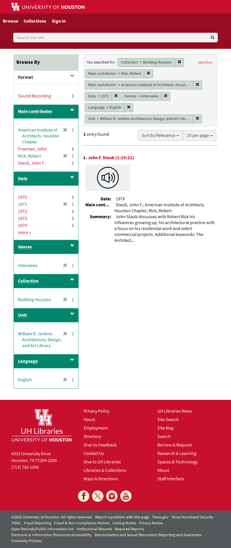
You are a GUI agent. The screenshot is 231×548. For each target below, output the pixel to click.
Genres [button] (25, 247)
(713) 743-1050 (25, 467)
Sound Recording (34, 96)
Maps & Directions (101, 479)
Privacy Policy (96, 411)
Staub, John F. (31, 163)
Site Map (165, 428)
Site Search (168, 420)
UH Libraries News (174, 411)
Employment (96, 428)
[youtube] (126, 496)
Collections (35, 21)
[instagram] (111, 496)
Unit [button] (22, 315)
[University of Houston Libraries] (41, 425)
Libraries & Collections (105, 470)
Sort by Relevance (159, 135)
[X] (97, 496)
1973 (22, 218)
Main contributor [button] (35, 111)
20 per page (198, 135)
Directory (92, 436)
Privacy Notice (151, 523)
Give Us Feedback (100, 445)
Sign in (59, 21)
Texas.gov (160, 517)
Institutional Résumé (94, 529)
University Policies (26, 541)
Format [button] (25, 77)
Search (164, 436)
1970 (22, 197)
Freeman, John (32, 149)
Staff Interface (170, 479)
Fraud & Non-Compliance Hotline (82, 523)
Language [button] (28, 361)
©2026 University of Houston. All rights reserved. (51, 517)
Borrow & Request (174, 445)
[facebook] (83, 496)
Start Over (205, 62)
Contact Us (94, 453)
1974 (22, 225)
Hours (89, 420)
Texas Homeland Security (192, 517)
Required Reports (129, 529)
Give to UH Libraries (102, 462)
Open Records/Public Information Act (42, 529)
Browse (10, 21)
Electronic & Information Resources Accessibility (51, 535)
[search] (212, 37)
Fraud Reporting (37, 523)
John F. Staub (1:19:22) (111, 158)
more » (24, 232)
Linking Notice (124, 523)
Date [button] (22, 179)
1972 (22, 211)
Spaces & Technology (177, 462)
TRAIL (16, 523)
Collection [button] (28, 281)
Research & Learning (176, 453)
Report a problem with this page (122, 517)
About (163, 470)
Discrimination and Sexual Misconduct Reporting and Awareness (147, 535)
